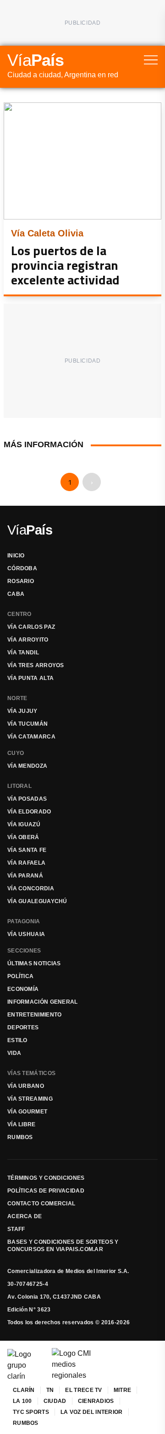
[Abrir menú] (151, 60)
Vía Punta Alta (30, 678)
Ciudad (55, 1401)
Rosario (20, 581)
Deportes (22, 1027)
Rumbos (20, 1137)
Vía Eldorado (29, 811)
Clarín (24, 1390)
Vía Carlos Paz (31, 627)
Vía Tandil (23, 652)
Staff (16, 1229)
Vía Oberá (23, 837)
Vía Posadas (27, 799)
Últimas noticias (34, 963)
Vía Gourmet (27, 1111)
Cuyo (15, 753)
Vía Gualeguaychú (37, 901)
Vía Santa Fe (27, 850)
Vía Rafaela (26, 863)
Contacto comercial (41, 1203)
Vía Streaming (30, 1099)
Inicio (16, 555)
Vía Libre (21, 1124)
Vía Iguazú (23, 824)
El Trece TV (83, 1390)
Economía (22, 989)
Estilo (17, 1040)
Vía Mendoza (27, 766)
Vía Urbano (25, 1086)
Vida (14, 1053)
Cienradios (96, 1401)
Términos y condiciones (46, 1178)
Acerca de (24, 1216)
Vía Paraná (25, 875)
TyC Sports (31, 1412)
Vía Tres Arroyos (35, 665)
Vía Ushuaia (26, 934)
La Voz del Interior (91, 1412)
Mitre (123, 1390)
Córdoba (22, 568)
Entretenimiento (34, 1014)
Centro (19, 614)
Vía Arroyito (28, 640)
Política (20, 976)
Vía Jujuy (22, 711)
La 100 (22, 1401)
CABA (15, 594)
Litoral (19, 786)
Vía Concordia (30, 888)
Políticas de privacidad (45, 1191)
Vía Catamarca (31, 736)
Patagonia (23, 921)
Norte (17, 698)
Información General (42, 1002)
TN (50, 1390)
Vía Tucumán (27, 724)
